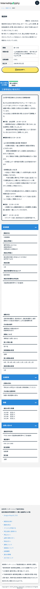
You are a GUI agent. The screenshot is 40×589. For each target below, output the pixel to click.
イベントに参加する (10, 528)
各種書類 (7, 551)
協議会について (9, 548)
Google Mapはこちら (11, 515)
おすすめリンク (8, 558)
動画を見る (7, 525)
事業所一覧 (8, 8)
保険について (8, 545)
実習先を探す (8, 521)
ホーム (2, 8)
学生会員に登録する (10, 531)
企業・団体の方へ (9, 538)
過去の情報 (7, 554)
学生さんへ (7, 535)
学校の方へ (7, 541)
